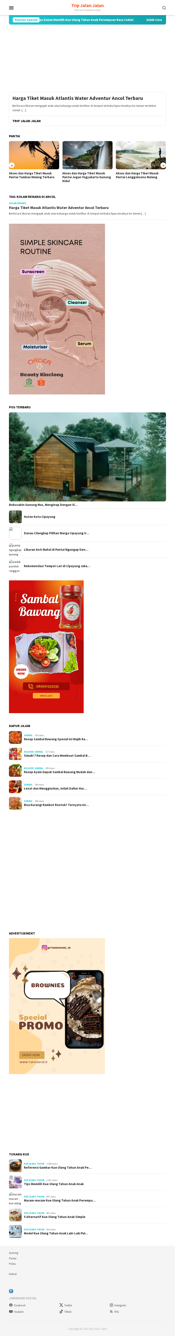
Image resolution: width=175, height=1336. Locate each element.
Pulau (12, 1264)
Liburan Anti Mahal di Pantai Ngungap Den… (56, 550)
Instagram (120, 1305)
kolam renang (17, 203)
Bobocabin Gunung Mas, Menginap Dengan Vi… (43, 505)
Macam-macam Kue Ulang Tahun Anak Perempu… (60, 1200)
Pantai (12, 1258)
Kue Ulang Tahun (34, 1163)
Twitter (68, 1305)
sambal (28, 735)
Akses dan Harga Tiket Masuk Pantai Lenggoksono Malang (137, 175)
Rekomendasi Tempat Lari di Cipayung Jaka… (57, 566)
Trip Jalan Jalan (87, 5)
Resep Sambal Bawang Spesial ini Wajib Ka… (56, 739)
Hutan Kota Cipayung (39, 517)
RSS (116, 1312)
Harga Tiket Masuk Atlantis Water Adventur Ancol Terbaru (77, 98)
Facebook (19, 1305)
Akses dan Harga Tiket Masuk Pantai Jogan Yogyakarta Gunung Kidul (86, 177)
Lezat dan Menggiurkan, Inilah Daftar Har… (55, 788)
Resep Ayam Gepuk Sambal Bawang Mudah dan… (59, 772)
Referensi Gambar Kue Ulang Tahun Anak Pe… (58, 1168)
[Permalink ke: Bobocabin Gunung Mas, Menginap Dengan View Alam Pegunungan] (87, 456)
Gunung (13, 1253)
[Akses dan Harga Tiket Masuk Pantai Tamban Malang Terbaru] (34, 155)
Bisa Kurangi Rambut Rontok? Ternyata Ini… (56, 805)
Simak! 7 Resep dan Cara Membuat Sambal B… (57, 756)
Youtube (18, 1312)
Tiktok (67, 1312)
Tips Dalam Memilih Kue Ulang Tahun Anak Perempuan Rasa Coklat (59, 20)
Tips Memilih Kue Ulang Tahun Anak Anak (54, 1184)
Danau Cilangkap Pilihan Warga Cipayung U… (56, 533)
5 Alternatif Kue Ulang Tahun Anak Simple (54, 1217)
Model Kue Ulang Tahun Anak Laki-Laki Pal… (56, 1233)
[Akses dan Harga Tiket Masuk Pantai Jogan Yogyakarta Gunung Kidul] (87, 155)
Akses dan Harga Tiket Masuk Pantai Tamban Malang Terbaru (31, 175)
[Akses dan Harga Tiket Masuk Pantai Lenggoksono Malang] (141, 155)
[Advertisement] (87, 58)
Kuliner (29, 751)
